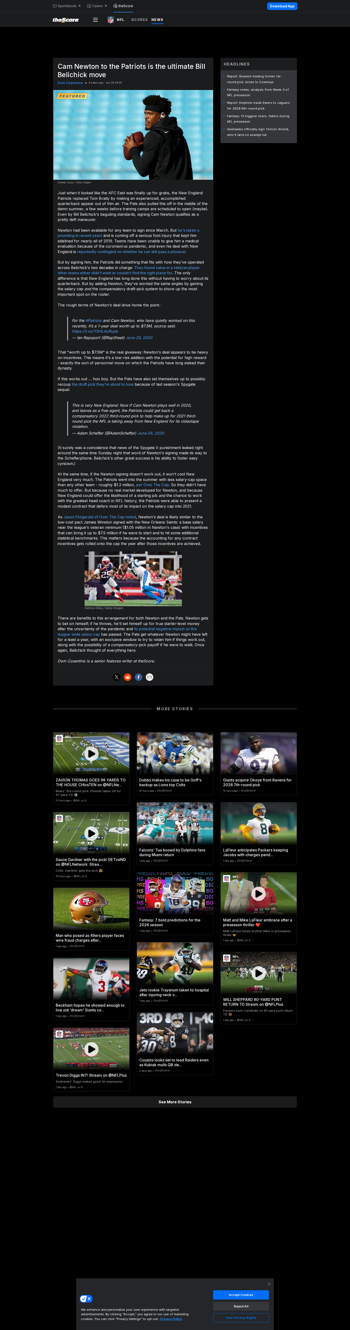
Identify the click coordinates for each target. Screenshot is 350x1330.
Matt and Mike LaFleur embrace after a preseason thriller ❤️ (257, 922)
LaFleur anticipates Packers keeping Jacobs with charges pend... (255, 852)
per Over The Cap (152, 484)
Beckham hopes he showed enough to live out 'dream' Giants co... (90, 1007)
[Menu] (95, 20)
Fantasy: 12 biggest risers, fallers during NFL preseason (258, 119)
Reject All (241, 1306)
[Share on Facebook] (138, 677)
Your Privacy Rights (241, 1318)
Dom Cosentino (70, 83)
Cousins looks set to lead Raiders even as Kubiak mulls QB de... (174, 1062)
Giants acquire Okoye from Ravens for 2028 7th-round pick (257, 782)
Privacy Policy (171, 1319)
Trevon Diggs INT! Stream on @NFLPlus (91, 1075)
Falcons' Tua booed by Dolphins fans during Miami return (172, 852)
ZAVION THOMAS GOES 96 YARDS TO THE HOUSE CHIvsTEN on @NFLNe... (91, 782)
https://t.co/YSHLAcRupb (95, 331)
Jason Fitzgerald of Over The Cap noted (100, 517)
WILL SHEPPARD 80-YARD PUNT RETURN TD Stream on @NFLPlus (253, 1002)
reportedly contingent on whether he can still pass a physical (131, 251)
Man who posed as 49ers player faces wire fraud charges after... (90, 938)
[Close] (269, 1283)
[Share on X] (116, 677)
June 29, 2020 (139, 337)
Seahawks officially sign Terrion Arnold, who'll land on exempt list (258, 132)
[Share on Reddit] (127, 677)
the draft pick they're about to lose (103, 384)
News (157, 20)
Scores (139, 20)
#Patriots (93, 320)
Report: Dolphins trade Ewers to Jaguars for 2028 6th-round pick (258, 105)
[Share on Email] (149, 677)
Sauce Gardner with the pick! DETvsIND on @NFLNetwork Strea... (91, 862)
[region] (175, 1304)
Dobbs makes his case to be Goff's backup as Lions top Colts (170, 782)
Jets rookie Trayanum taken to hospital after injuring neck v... (174, 992)
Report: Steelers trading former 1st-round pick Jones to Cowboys (254, 79)
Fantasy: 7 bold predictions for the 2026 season (169, 922)
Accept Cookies (241, 1295)
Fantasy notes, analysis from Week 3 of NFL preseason (258, 92)
